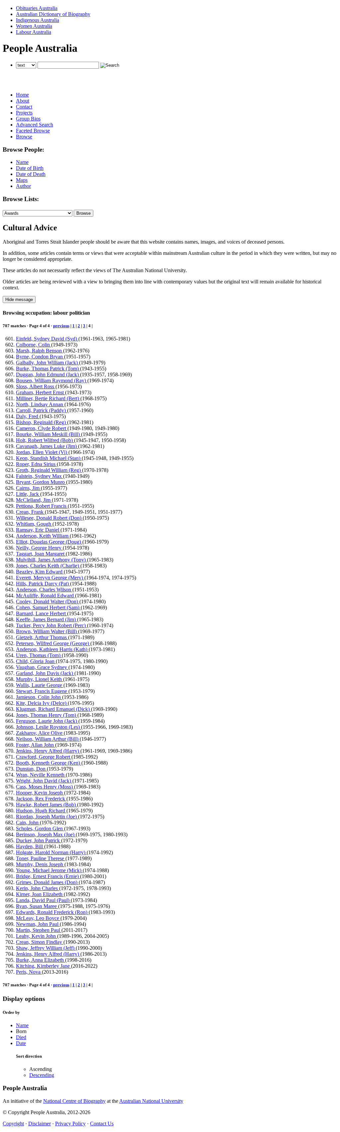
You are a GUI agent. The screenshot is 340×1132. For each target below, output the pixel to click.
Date (21, 1043)
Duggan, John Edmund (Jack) (48, 374)
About (22, 101)
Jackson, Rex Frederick (41, 798)
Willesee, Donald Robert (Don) (49, 518)
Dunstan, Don (31, 769)
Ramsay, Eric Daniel (38, 530)
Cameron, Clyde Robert (41, 428)
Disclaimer (39, 1123)
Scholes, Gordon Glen (40, 828)
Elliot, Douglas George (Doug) (49, 542)
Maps (22, 180)
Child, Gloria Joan (36, 661)
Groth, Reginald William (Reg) (49, 470)
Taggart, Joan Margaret (41, 554)
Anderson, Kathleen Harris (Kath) (52, 649)
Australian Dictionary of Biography (53, 14)
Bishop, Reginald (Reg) (41, 422)
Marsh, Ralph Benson (39, 350)
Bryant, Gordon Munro (41, 482)
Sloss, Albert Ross (35, 386)
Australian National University (151, 1101)
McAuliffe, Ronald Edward (45, 595)
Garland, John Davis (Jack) (45, 673)
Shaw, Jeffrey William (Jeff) (46, 948)
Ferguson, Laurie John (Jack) (47, 721)
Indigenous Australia (37, 20)
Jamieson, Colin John (39, 697)
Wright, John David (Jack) (44, 781)
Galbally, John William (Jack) (47, 362)
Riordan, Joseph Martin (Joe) (47, 816)
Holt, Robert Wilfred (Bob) (45, 440)
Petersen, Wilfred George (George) (53, 643)
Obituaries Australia (36, 8)
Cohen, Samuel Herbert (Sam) (48, 607)
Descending (41, 1075)
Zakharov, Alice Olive (40, 733)
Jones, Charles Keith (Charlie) (48, 565)
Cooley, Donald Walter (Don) (47, 601)
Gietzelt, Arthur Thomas (42, 637)
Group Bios (28, 118)
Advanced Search (34, 124)
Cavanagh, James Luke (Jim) (47, 446)
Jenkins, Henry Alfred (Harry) (48, 751)
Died (21, 1037)
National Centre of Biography (74, 1101)
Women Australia (34, 26)
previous (61, 325)
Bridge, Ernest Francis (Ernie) (48, 876)
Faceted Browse (33, 130)
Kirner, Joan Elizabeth (40, 894)
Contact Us (102, 1123)
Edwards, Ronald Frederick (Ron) (52, 912)
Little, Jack (28, 494)
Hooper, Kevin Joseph (40, 792)
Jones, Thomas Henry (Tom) (46, 715)
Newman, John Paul (38, 924)
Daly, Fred (28, 416)
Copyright (13, 1123)
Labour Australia (33, 32)
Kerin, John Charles (37, 888)
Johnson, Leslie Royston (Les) (48, 727)
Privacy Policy (70, 1123)
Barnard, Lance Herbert (41, 613)
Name (22, 162)
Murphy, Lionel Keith (39, 679)
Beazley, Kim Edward (40, 571)
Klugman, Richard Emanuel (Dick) (53, 709)
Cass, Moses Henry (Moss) (45, 787)
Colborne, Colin (33, 344)
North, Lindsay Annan (40, 404)
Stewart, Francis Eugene (42, 691)
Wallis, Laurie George (39, 685)
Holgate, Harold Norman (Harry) (51, 852)
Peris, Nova (29, 972)
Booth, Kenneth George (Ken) (48, 763)
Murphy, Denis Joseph (40, 864)
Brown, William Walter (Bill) (47, 631)
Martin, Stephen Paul (38, 930)
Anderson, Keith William (43, 536)
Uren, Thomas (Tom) (39, 655)
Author (23, 186)
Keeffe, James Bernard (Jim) (46, 619)
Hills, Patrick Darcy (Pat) (43, 583)
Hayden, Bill (30, 846)
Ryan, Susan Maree (37, 906)
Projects (24, 112)
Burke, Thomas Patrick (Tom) (48, 368)
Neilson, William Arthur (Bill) (48, 739)
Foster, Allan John (35, 745)
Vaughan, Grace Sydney (42, 667)
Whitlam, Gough (34, 524)
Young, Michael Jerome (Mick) (49, 870)
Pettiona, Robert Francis (42, 506)
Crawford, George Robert (43, 757)
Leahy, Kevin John (36, 936)
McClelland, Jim (34, 500)
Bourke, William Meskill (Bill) (48, 434)
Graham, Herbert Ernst (40, 392)
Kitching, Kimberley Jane (43, 966)
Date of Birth (29, 168)
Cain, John (28, 822)
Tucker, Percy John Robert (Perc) (51, 625)
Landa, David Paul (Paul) (43, 900)
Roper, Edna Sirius (36, 464)
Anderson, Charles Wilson (44, 589)
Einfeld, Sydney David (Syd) (47, 338)
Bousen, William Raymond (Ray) (51, 380)
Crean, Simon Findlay (39, 942)
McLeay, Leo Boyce (38, 918)
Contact (24, 107)
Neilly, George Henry (39, 548)
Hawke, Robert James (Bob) (46, 804)
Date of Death (30, 174)
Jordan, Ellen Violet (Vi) (42, 452)
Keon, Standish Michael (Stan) (49, 458)
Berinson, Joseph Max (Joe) (46, 834)
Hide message (19, 299)
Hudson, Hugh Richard (41, 810)
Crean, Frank (30, 512)
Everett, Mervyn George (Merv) (50, 577)
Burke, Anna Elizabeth (40, 960)
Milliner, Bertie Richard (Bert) (48, 398)
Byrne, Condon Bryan (40, 356)
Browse (24, 136)
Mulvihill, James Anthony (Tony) (51, 560)
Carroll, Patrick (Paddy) (41, 410)
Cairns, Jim (28, 488)
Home (22, 95)
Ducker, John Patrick (38, 840)
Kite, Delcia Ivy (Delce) (42, 703)
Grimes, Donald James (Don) (47, 882)
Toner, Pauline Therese (40, 858)
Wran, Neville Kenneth (41, 775)
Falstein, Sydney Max (39, 476)
